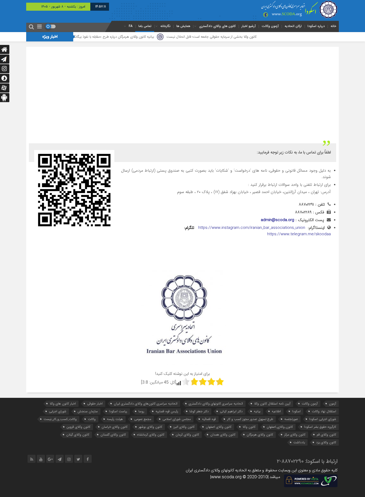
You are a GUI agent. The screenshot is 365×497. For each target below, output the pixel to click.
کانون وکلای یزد (326, 442)
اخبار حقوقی (95, 403)
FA (131, 26)
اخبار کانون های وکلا (63, 403)
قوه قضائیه (209, 419)
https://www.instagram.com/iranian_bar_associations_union (251, 228)
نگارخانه (165, 26)
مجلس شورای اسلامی (176, 419)
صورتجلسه (291, 419)
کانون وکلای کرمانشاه (150, 434)
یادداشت (299, 442)
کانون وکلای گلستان (113, 434)
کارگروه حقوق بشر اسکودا (320, 426)
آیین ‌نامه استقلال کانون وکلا (272, 403)
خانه (333, 26)
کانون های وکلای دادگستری (217, 26)
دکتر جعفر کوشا (199, 411)
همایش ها (183, 26)
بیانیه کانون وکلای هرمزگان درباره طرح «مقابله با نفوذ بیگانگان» (125, 37)
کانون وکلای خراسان (114, 426)
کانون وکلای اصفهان (218, 426)
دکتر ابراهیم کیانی (231, 411)
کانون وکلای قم (326, 434)
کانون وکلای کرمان (187, 434)
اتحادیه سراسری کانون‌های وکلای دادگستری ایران (145, 403)
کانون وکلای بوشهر (150, 426)
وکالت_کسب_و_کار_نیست (60, 419)
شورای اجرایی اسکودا (322, 419)
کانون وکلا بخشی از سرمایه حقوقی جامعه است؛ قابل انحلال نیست (225, 37)
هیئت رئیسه (115, 419)
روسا (141, 411)
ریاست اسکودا (118, 411)
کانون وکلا (249, 426)
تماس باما (145, 26)
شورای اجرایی (57, 411)
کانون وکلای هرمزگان (260, 434)
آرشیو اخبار (249, 26)
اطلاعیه (276, 411)
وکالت (92, 419)
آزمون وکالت (270, 26)
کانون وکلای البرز (184, 426)
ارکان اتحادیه (293, 26)
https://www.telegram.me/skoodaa (299, 234)
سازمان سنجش (87, 411)
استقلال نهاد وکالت (324, 411)
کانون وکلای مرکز (294, 434)
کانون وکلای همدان (222, 434)
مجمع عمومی (142, 419)
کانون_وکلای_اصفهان (280, 426)
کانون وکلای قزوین (78, 426)
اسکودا (296, 411)
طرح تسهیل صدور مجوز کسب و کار (250, 419)
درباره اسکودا (316, 26)
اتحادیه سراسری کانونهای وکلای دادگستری (216, 403)
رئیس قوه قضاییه (167, 411)
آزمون (332, 403)
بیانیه (257, 411)
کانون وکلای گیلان (77, 434)
